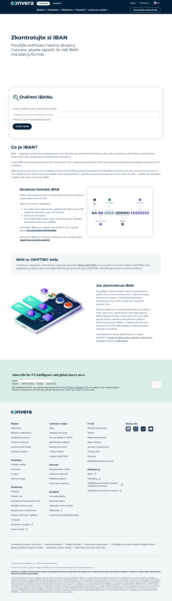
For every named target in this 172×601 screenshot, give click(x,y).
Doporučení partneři (59, 483)
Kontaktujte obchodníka (145, 10)
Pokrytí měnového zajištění (24, 515)
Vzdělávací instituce (20, 437)
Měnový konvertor (58, 447)
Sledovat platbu (57, 501)
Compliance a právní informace (26, 544)
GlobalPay (92, 478)
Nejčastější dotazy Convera (100, 461)
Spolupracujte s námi (59, 469)
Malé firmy (16, 428)
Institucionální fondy (21, 447)
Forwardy (15, 469)
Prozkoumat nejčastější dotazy (64, 515)
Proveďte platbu (57, 496)
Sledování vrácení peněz (61, 505)
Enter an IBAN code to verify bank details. (35, 109)
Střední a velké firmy (21, 433)
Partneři (80, 10)
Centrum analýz (97, 10)
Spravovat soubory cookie (58, 547)
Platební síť (16, 496)
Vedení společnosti (96, 437)
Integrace (15, 520)
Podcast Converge (58, 433)
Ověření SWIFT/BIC (58, 456)
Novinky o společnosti (98, 447)
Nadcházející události (59, 442)
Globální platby (18, 464)
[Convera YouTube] (150, 428)
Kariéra (90, 433)
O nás (132, 3)
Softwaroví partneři (58, 474)
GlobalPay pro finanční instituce (103, 490)
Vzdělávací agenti (57, 478)
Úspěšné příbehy (19, 451)
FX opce (15, 474)
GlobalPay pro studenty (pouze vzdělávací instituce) (102, 484)
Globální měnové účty (21, 505)
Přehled (15, 491)
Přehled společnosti (97, 428)
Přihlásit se (144, 3)
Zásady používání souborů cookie (27, 547)
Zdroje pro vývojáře (20, 524)
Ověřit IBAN (22, 126)
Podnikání (43, 3)
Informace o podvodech (96, 544)
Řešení (40, 10)
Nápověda (54, 510)
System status (18, 529)
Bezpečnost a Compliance (23, 510)
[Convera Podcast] (143, 428)
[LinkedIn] (128, 428)
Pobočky (91, 456)
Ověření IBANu (56, 451)
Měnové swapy (18, 478)
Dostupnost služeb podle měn (25, 501)
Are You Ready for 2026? (61, 437)
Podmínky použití (53, 544)
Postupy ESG (93, 451)
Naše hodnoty (94, 442)
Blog (51, 428)
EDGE (90, 474)
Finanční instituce (19, 442)
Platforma (67, 10)
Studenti (57, 3)
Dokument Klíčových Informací (90, 547)
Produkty (53, 10)
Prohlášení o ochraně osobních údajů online (132, 544)
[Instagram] (135, 428)
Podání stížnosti (73, 544)
